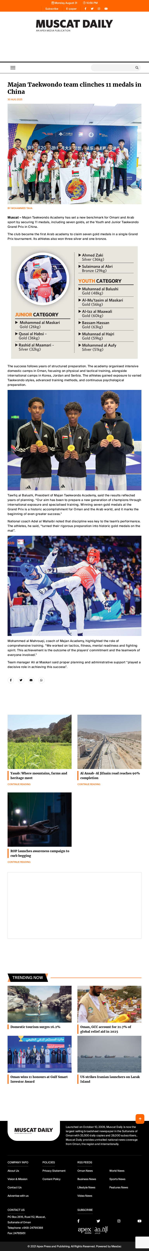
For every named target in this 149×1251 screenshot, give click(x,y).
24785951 (19, 1233)
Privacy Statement (54, 1170)
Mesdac (116, 1246)
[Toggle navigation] (13, 67)
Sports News (117, 1179)
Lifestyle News (86, 1187)
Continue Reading (19, 784)
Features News (118, 1187)
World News (116, 1170)
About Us (13, 1170)
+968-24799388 (32, 1227)
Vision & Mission (17, 1179)
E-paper (71, 8)
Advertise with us (18, 1195)
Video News (84, 1195)
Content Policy (51, 1179)
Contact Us (15, 1187)
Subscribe (51, 8)
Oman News (85, 1170)
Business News (86, 1179)
